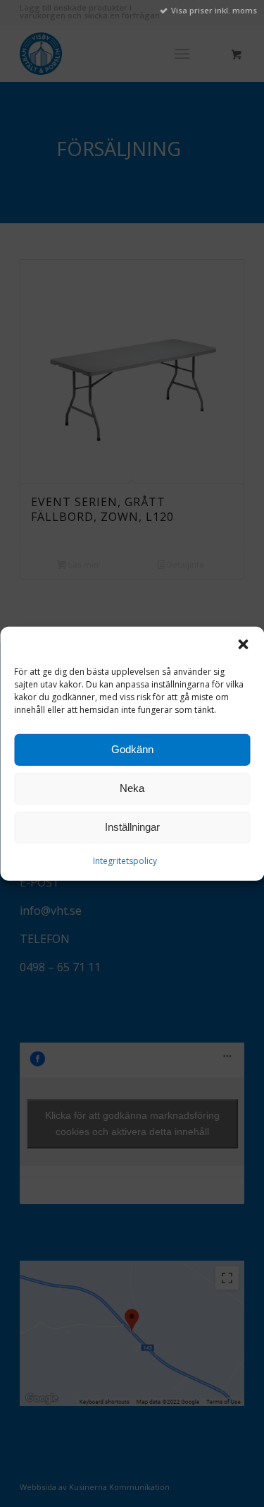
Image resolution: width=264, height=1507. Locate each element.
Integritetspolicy (125, 860)
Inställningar (132, 827)
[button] (243, 644)
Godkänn (132, 749)
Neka (132, 788)
